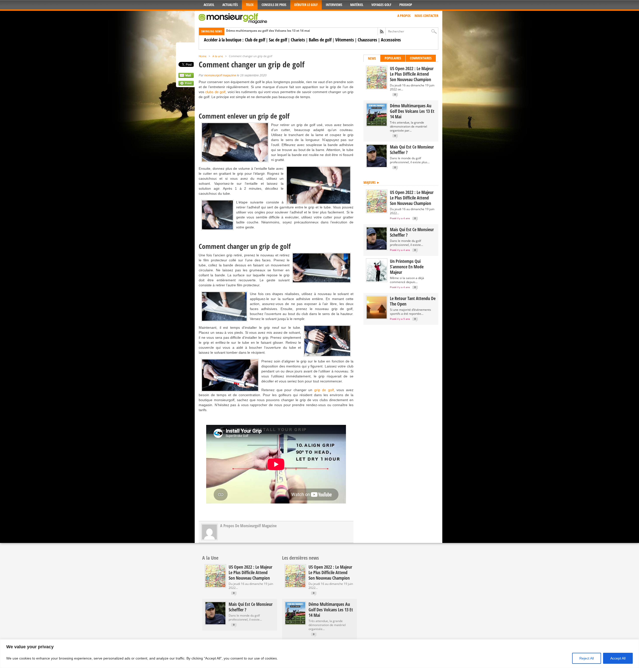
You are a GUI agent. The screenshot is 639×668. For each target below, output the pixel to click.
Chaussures (367, 40)
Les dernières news (300, 557)
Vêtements (344, 40)
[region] (319, 653)
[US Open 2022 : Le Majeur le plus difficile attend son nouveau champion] (377, 87)
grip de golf (324, 390)
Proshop (405, 4)
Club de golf (255, 40)
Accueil (209, 4)
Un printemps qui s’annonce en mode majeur (407, 266)
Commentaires (421, 58)
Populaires (393, 58)
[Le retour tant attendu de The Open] (377, 317)
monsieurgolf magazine (220, 75)
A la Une (210, 557)
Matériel (356, 4)
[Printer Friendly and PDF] (186, 84)
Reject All (586, 658)
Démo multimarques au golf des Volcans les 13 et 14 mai (268, 30)
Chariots (298, 40)
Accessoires (391, 40)
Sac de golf (278, 40)
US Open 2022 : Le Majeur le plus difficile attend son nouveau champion (412, 74)
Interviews (334, 4)
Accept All (618, 658)
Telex (250, 4)
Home (202, 56)
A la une (217, 56)
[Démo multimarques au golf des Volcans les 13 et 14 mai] (377, 125)
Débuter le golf (306, 4)
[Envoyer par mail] (186, 77)
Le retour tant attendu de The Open (413, 301)
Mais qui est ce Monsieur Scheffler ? (412, 149)
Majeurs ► (371, 182)
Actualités (230, 4)
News (372, 58)
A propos (404, 15)
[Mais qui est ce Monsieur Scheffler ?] (377, 166)
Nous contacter (426, 15)
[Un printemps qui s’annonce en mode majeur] (377, 280)
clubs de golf (215, 92)
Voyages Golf (381, 4)
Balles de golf (320, 40)
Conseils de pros (274, 4)
